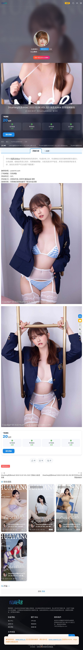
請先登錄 (9, 134)
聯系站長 (28, 179)
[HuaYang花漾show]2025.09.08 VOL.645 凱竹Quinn (16, 575)
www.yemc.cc (21, 639)
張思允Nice (44, 49)
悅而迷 (41, 645)
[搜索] (73, 3)
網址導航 (10, 627)
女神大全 (10, 624)
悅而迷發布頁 (45, 647)
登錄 (43, 591)
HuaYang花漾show (46, 52)
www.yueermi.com (55, 639)
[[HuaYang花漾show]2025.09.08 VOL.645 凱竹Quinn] (14, 551)
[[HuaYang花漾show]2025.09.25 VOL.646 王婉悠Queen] (69, 501)
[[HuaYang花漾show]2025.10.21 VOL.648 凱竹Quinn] (14, 501)
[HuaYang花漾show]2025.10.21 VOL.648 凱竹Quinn (16, 525)
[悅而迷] (4, 3)
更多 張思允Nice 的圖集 (41, 57)
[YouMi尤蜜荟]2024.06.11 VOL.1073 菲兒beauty (40, 145)
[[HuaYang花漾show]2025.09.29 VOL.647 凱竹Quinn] (41, 501)
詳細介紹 (36, 151)
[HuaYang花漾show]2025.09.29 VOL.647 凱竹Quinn (44, 525)
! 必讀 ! (47, 151)
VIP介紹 (33, 621)
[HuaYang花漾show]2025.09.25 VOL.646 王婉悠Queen (71, 525)
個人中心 (10, 621)
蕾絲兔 (51, 647)
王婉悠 (61, 521)
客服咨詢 (33, 624)
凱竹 (5, 521)
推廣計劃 (33, 627)
